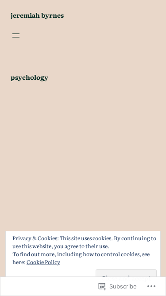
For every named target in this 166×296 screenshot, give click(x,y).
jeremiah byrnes (37, 14)
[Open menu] (16, 35)
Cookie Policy (43, 262)
